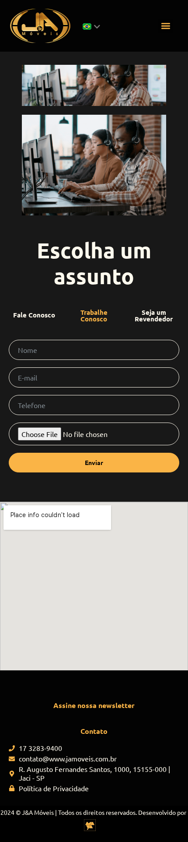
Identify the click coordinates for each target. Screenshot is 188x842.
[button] (165, 26)
